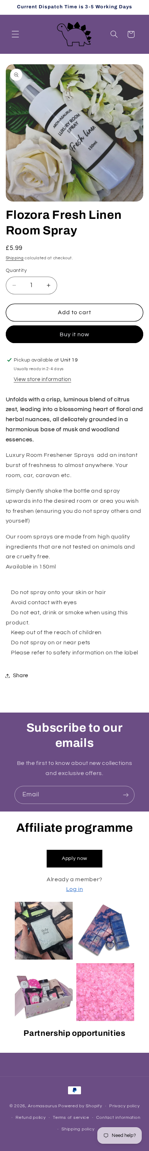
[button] (15, 34)
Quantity (16, 270)
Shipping (15, 258)
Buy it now (75, 334)
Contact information (118, 1118)
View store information (42, 379)
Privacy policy (124, 1106)
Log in (74, 889)
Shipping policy (77, 1129)
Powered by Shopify (80, 1106)
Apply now (74, 858)
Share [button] (20, 675)
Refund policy (31, 1118)
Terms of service (71, 1118)
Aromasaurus (42, 1106)
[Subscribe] (126, 795)
